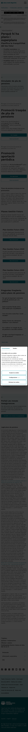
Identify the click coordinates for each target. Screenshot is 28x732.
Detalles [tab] (15, 348)
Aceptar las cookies (14, 372)
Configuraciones (13, 377)
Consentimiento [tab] (6, 348)
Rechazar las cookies (14, 382)
